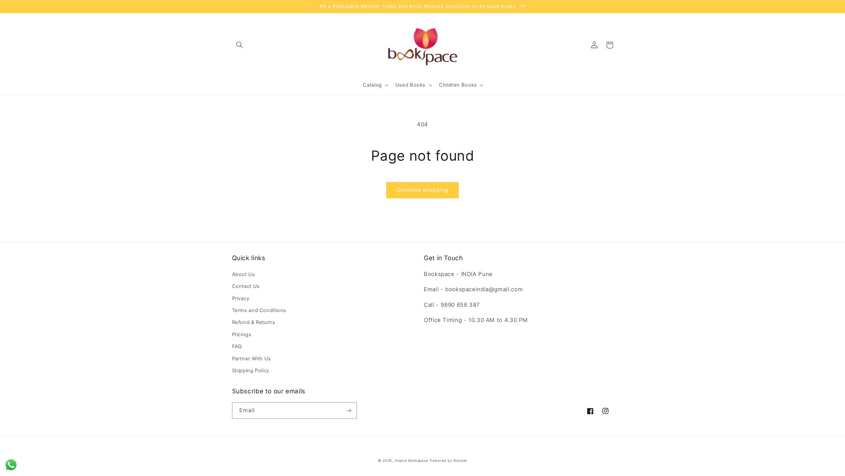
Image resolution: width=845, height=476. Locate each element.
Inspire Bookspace (411, 460)
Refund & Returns (253, 322)
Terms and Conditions (259, 310)
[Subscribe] (348, 410)
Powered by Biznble (448, 460)
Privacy (241, 298)
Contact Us (246, 286)
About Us (243, 274)
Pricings (242, 334)
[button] (239, 45)
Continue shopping (423, 190)
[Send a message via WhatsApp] (11, 465)
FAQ (237, 346)
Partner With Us (251, 359)
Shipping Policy (250, 371)
